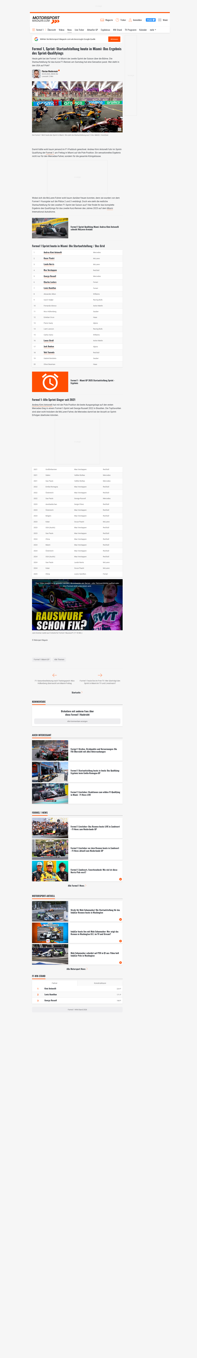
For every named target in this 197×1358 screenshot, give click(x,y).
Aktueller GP (92, 29)
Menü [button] (165, 20)
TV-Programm (130, 29)
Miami (110, 208)
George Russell (50, 276)
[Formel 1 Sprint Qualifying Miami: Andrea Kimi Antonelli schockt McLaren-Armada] (77, 228)
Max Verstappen (50, 270)
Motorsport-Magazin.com (46, 20)
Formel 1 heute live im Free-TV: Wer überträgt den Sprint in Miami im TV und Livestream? (100, 682)
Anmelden (137, 20)
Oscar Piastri (49, 258)
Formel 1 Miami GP (41, 659)
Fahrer (54, 983)
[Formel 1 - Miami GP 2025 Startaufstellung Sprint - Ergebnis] (77, 381)
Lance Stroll (49, 340)
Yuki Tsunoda (49, 352)
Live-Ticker (79, 29)
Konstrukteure (100, 983)
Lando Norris (49, 264)
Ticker (123, 20)
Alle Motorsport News (76, 969)
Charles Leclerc (50, 281)
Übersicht (52, 29)
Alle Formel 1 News (76, 885)
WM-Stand (117, 29)
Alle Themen (59, 659)
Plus (149, 20)
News (69, 29)
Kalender (143, 29)
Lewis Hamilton (50, 287)
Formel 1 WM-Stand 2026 (77, 1010)
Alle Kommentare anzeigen (77, 721)
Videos (61, 29)
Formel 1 (40, 29)
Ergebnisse (105, 29)
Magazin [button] (109, 20)
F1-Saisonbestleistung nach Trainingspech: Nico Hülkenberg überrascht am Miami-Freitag (55, 682)
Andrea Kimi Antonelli (53, 252)
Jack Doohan (49, 346)
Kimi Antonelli (50, 988)
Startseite (76, 692)
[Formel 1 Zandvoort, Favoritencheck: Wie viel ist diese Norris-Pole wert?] (77, 871)
